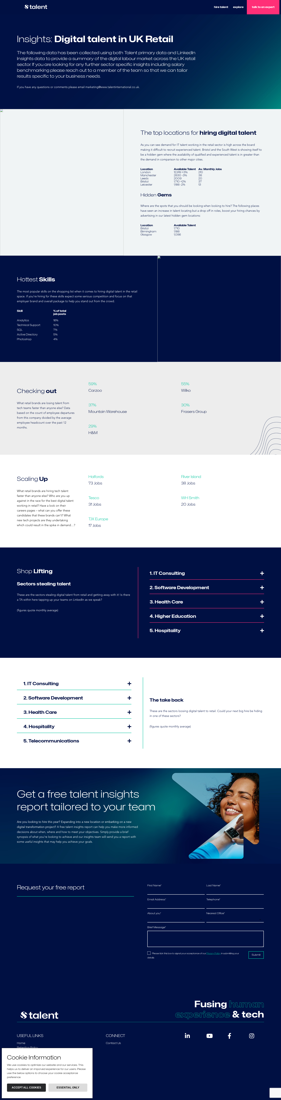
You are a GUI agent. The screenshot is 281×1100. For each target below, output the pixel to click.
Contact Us (113, 1043)
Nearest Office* (215, 913)
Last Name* (213, 885)
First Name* (154, 885)
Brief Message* (156, 927)
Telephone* (213, 899)
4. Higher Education (173, 616)
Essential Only (68, 1087)
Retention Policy (27, 1047)
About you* (154, 913)
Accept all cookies (26, 1087)
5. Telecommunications (51, 740)
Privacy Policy (213, 953)
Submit (256, 954)
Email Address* (156, 899)
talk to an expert (263, 7)
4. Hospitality (39, 726)
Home (21, 1043)
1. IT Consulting (167, 573)
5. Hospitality (165, 630)
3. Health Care (166, 601)
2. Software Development (179, 587)
